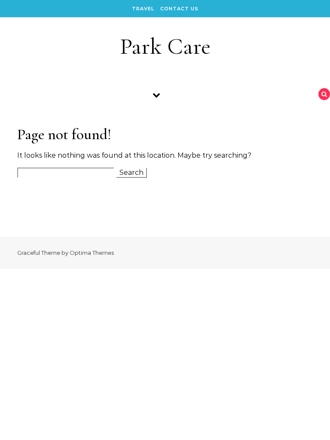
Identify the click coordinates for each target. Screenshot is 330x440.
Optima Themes (92, 252)
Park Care (165, 46)
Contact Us (179, 9)
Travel (143, 9)
